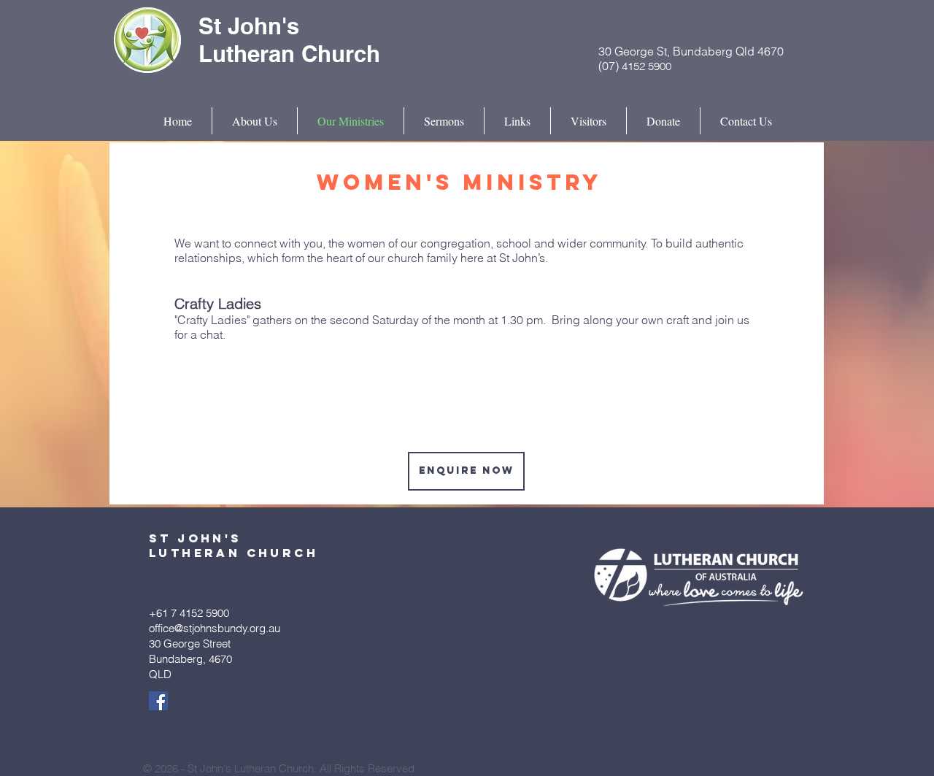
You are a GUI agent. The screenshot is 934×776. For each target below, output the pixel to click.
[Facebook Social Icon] (158, 700)
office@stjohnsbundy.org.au (214, 628)
